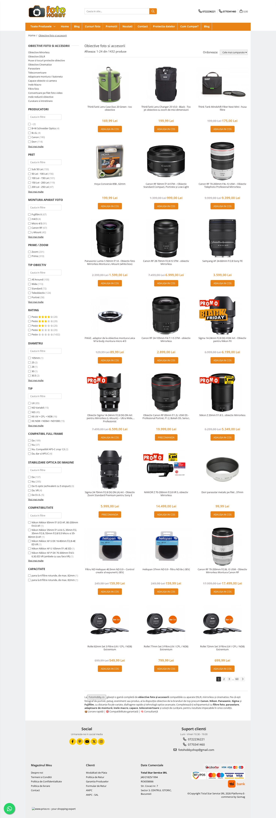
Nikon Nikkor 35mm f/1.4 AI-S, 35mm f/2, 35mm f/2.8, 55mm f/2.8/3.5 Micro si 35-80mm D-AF (52, 533)
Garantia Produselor (97, 781)
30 (33, 371)
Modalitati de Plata (96, 772)
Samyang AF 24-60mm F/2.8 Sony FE (222, 261)
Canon (35, 137)
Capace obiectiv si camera (42, 80)
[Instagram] (101, 741)
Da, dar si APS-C (40, 453)
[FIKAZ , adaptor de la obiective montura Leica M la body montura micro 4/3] (110, 315)
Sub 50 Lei (37, 169)
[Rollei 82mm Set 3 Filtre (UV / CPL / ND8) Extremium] (110, 624)
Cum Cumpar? (189, 26)
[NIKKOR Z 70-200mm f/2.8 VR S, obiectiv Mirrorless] (166, 469)
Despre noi (37, 772)
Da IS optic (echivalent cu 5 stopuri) (51, 486)
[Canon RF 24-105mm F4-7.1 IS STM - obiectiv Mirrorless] (166, 315)
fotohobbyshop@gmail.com (196, 750)
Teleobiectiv (38, 292)
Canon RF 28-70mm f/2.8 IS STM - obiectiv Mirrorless (166, 262)
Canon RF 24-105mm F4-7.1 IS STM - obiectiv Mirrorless (166, 340)
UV (33, 403)
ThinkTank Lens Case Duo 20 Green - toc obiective (109, 108)
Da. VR (35, 490)
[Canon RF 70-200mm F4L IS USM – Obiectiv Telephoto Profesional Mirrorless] (222, 161)
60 (236, 679)
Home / (33, 35)
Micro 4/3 (37, 223)
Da (33, 440)
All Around (37, 279)
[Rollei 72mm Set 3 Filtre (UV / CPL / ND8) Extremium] (222, 624)
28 (33, 366)
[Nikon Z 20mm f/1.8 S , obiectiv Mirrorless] (222, 392)
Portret (36, 297)
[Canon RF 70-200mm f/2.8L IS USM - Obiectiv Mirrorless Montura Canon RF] (222, 546)
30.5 (34, 375)
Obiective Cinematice (40, 64)
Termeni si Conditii (41, 777)
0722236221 (196, 739)
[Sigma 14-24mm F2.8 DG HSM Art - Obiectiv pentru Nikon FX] (222, 315)
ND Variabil (38, 407)
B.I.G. (34, 132)
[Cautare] (153, 11)
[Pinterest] (79, 741)
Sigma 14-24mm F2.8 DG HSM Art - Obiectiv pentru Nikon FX (222, 340)
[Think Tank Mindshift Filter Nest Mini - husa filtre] (222, 84)
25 (33, 362)
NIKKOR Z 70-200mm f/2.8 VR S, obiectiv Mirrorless (166, 494)
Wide (34, 284)
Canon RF (37, 227)
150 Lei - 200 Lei (40, 182)
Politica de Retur (95, 777)
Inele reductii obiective (40, 96)
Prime (35, 256)
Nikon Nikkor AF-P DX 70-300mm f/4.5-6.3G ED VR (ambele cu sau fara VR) (53, 554)
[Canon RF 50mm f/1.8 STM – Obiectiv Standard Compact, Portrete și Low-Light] (166, 161)
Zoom (35, 251)
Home (65, 26)
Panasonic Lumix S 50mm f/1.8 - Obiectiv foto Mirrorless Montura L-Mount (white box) (110, 262)
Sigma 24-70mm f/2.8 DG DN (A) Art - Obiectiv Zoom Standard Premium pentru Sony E (110, 494)
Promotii (111, 26)
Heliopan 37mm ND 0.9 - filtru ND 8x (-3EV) (166, 569)
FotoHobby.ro (97, 697)
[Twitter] (94, 741)
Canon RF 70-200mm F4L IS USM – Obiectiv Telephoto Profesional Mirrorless (222, 185)
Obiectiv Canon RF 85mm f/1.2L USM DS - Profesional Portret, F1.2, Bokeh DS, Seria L (166, 417)
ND (33, 412)
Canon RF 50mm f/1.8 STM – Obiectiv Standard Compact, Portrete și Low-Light (166, 185)
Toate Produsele (41, 26)
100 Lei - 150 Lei (40, 178)
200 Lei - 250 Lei (40, 187)
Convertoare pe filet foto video (45, 93)
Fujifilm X (37, 214)
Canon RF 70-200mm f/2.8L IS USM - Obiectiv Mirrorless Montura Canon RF (222, 571)
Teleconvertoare (37, 72)
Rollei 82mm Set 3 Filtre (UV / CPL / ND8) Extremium (109, 648)
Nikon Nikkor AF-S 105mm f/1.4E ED (51, 548)
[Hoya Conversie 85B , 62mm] (110, 161)
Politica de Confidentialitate (46, 781)
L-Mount (36, 232)
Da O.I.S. (36, 495)
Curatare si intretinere (40, 101)
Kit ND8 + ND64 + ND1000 (46, 421)
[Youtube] (87, 741)
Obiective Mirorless (39, 52)
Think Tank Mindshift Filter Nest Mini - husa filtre (222, 108)
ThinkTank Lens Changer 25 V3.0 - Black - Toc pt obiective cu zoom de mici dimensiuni (166, 108)
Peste (35, 316)
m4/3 (34, 219)
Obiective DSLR (36, 56)
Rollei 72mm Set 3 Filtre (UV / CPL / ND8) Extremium (222, 648)
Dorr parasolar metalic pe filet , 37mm (222, 492)
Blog (77, 26)
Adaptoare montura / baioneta (45, 76)
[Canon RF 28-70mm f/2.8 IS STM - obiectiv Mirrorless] (166, 238)
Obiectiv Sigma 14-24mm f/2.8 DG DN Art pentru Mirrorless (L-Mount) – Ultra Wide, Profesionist (110, 418)
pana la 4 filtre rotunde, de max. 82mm (53, 575)
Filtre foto (33, 88)
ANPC (89, 790)
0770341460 (196, 744)
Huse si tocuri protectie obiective (46, 60)
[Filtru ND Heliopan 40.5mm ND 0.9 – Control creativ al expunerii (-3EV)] (110, 546)
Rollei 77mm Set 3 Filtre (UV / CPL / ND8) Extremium (166, 648)
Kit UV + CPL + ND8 (42, 416)
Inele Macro (34, 84)
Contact (143, 26)
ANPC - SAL (92, 794)
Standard (37, 288)
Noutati (127, 26)
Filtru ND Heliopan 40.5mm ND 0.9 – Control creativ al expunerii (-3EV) (109, 571)
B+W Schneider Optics (44, 128)
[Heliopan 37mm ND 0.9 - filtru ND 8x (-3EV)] (166, 546)
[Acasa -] (47, 11)
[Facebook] (72, 741)
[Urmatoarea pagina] (242, 679)
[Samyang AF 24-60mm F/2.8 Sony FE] (222, 238)
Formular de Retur (96, 786)
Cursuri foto (92, 26)
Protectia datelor (164, 26)
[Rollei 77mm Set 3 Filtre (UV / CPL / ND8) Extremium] (166, 624)
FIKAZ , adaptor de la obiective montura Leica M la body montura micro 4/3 (110, 340)
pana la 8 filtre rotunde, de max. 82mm (53, 580)
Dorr (34, 141)
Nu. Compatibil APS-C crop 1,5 (48, 449)
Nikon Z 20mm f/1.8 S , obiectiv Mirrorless (222, 415)
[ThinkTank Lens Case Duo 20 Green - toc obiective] (110, 84)
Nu (33, 444)
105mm (36, 358)
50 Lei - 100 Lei (40, 173)
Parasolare (34, 68)
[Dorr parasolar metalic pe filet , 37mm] (222, 469)
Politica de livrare (40, 786)
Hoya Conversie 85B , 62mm (109, 184)
